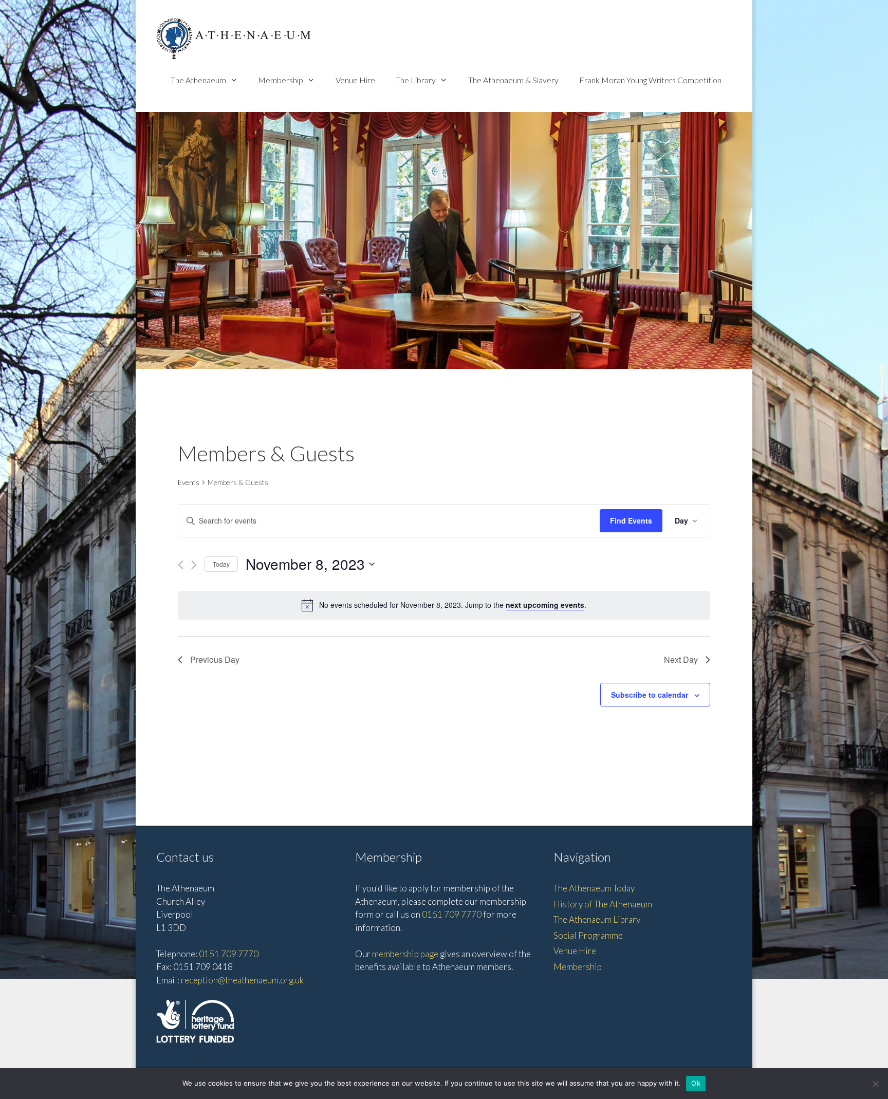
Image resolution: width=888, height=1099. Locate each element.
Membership (280, 80)
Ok (695, 1083)
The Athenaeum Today (594, 888)
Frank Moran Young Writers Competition (650, 80)
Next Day (681, 659)
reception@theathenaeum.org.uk (242, 980)
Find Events (631, 520)
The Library (416, 80)
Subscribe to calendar (649, 695)
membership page (405, 953)
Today (221, 564)
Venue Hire (355, 80)
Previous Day (214, 659)
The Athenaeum (198, 80)
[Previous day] (180, 565)
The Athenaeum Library (596, 919)
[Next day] (194, 565)
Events (188, 482)
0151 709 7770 (228, 953)
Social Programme (588, 935)
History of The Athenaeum (602, 904)
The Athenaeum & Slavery (513, 80)
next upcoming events (545, 605)
